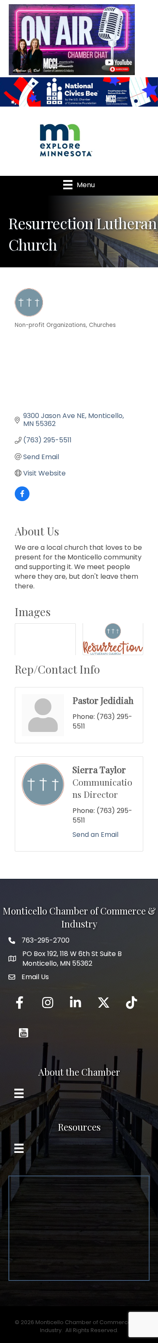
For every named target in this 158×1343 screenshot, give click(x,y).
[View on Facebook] (22, 499)
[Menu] (18, 1093)
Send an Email (95, 834)
